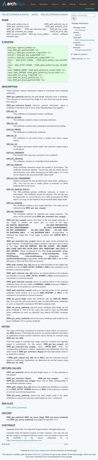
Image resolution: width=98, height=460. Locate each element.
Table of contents (80, 54)
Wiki (64, 4)
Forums (55, 4)
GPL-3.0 (40, 454)
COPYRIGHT (8, 425)
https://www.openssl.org (84, 40)
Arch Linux (14, 3)
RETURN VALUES (11, 368)
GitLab (73, 4)
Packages (43, 4)
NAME (5, 20)
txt (85, 59)
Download (89, 9)
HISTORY (7, 413)
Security (83, 4)
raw (88, 59)
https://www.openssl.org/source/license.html (24, 440)
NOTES (6, 326)
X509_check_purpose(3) (16, 408)
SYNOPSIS (8, 42)
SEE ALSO (7, 403)
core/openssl (80, 30)
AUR (92, 4)
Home (33, 4)
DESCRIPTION (9, 86)
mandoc (47, 450)
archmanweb (34, 450)
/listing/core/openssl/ (83, 50)
